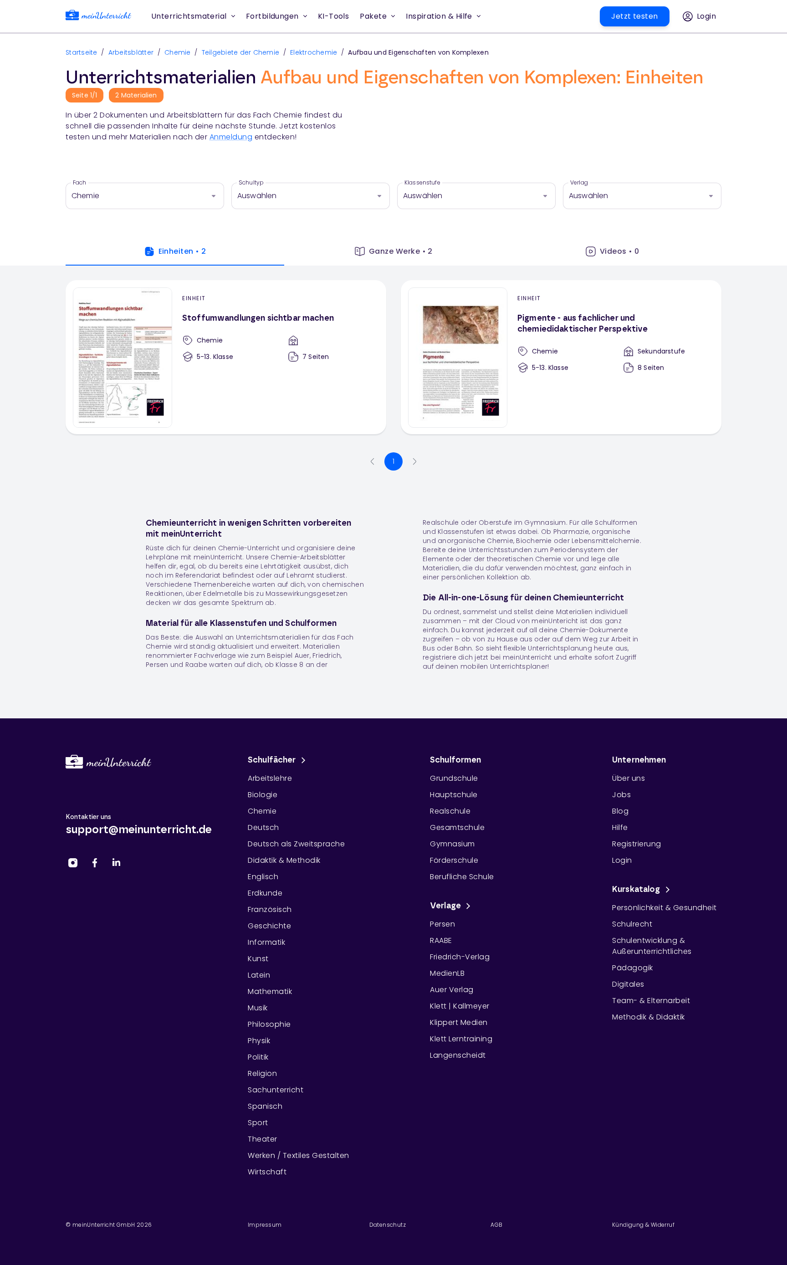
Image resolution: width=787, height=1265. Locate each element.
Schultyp (251, 182)
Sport (258, 1122)
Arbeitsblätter (131, 52)
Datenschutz (387, 1225)
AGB (496, 1225)
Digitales (628, 984)
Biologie (262, 794)
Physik (259, 1040)
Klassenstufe (422, 182)
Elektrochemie (313, 52)
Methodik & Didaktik (648, 1017)
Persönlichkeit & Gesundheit (664, 907)
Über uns (628, 778)
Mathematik (270, 991)
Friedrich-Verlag (460, 957)
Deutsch (263, 827)
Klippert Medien (459, 1022)
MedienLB (447, 973)
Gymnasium (452, 844)
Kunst (258, 958)
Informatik (266, 942)
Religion (262, 1073)
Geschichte (269, 926)
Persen (442, 924)
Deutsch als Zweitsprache (296, 844)
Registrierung (636, 844)
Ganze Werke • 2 (401, 251)
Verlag (579, 182)
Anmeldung (231, 137)
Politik (258, 1057)
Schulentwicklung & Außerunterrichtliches (652, 946)
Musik (258, 1008)
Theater (262, 1139)
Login (622, 860)
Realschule (450, 811)
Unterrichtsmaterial (189, 16)
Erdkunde (265, 893)
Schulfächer (272, 760)
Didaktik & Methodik (284, 860)
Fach (80, 182)
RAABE (441, 940)
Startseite (81, 52)
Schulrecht (632, 924)
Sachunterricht (275, 1090)
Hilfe (620, 827)
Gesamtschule (457, 827)
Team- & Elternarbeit (651, 1000)
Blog (620, 811)
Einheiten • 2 (182, 251)
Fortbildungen (272, 16)
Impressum (265, 1225)
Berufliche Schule (462, 876)
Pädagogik (632, 968)
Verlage (445, 906)
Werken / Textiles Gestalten (298, 1155)
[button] (333, 16)
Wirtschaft (267, 1172)
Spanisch (265, 1106)
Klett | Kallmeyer (460, 1006)
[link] (98, 17)
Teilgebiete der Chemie (241, 52)
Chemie (177, 52)
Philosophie (269, 1024)
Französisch (270, 909)
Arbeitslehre (270, 778)
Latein (259, 975)
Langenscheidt (458, 1055)
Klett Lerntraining (461, 1039)
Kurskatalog (636, 890)
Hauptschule (454, 794)
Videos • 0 (619, 251)
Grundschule (454, 778)
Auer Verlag (452, 989)
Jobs (621, 794)
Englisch (263, 876)
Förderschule (454, 860)
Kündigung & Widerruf (643, 1225)
